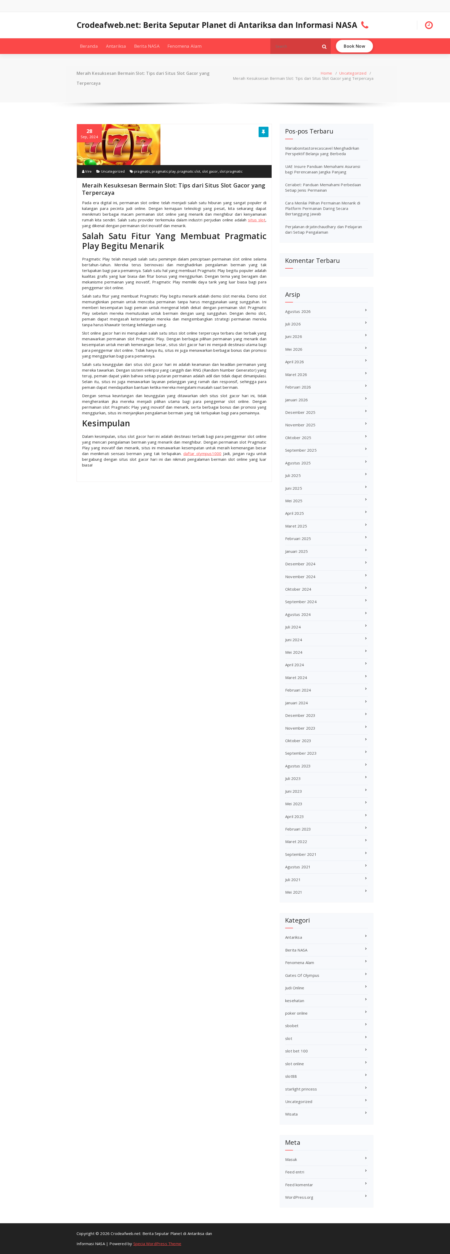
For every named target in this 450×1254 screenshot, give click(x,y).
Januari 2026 (296, 399)
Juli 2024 (293, 626)
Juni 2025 (293, 488)
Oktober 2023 (298, 740)
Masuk (291, 1159)
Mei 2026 (294, 349)
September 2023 (301, 753)
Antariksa (116, 46)
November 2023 (300, 728)
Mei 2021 (294, 892)
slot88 (291, 1076)
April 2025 (294, 513)
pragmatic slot (188, 171)
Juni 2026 (293, 336)
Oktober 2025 (298, 437)
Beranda (89, 46)
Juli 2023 (293, 778)
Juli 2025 (293, 475)
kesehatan (294, 1000)
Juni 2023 (293, 791)
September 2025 (301, 450)
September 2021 (301, 854)
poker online (296, 1013)
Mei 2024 (294, 652)
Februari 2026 (298, 387)
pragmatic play (164, 171)
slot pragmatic (231, 171)
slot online (294, 1063)
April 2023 (294, 816)
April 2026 (294, 361)
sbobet (291, 1025)
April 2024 (294, 664)
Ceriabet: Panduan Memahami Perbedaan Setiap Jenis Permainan (323, 187)
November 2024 (300, 576)
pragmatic (142, 171)
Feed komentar (299, 1184)
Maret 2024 (296, 677)
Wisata (291, 1114)
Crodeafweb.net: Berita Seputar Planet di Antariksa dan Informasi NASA (217, 25)
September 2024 (301, 601)
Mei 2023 (294, 803)
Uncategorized (352, 73)
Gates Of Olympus (302, 975)
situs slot (256, 219)
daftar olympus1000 (202, 453)
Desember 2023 (300, 715)
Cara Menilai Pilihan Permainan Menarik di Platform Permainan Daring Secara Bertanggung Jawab (322, 208)
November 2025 (300, 424)
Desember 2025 (300, 412)
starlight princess (301, 1089)
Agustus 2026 (298, 311)
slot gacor (210, 171)
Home (326, 73)
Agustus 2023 (298, 765)
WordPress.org (299, 1197)
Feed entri (294, 1171)
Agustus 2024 (298, 614)
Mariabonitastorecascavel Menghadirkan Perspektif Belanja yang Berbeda (322, 151)
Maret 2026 (296, 374)
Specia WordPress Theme (157, 1243)
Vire (88, 171)
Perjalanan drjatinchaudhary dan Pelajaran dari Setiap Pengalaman (323, 229)
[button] (324, 46)
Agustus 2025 (298, 462)
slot (288, 1038)
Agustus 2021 (298, 866)
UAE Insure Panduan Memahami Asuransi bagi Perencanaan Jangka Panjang (322, 169)
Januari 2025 (296, 551)
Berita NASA (147, 46)
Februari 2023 (298, 829)
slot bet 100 (296, 1050)
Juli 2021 (293, 879)
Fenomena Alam (184, 46)
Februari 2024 (298, 690)
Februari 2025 (298, 538)
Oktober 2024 (298, 589)
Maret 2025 (296, 526)
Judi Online (294, 987)
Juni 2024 (293, 639)
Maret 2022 (296, 841)
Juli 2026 (293, 323)
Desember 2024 (300, 563)
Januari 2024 (296, 702)
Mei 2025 (294, 500)
